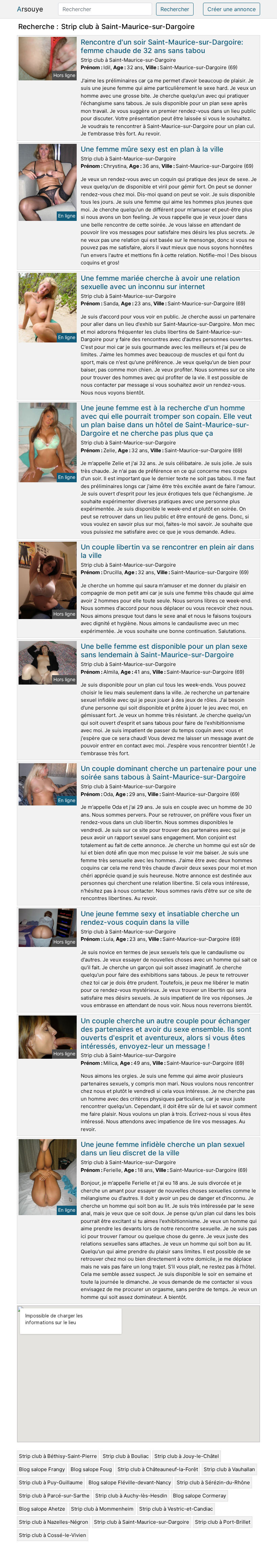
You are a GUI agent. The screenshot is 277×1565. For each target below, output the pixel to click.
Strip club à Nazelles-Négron (53, 1522)
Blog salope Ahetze (42, 1509)
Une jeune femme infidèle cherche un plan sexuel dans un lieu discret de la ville (163, 1148)
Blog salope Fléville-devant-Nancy (130, 1482)
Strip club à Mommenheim (102, 1509)
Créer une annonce (231, 9)
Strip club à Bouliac (126, 1456)
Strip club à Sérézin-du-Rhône (213, 1482)
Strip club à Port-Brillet (222, 1522)
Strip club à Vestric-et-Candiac (176, 1509)
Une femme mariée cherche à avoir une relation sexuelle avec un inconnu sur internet (160, 282)
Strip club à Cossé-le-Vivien (52, 1535)
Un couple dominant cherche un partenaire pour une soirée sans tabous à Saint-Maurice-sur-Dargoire (168, 772)
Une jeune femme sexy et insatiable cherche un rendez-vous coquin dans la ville (160, 917)
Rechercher (174, 9)
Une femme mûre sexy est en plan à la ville (152, 149)
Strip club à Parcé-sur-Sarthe (54, 1495)
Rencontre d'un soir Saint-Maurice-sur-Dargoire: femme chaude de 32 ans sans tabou (162, 46)
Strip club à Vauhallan (229, 1469)
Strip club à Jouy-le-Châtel (186, 1456)
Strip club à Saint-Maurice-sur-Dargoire (141, 1522)
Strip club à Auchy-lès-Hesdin (131, 1495)
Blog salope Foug (91, 1469)
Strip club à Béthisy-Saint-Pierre (58, 1456)
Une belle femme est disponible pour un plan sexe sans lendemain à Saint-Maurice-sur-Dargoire (164, 650)
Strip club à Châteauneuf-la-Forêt (158, 1469)
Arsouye (30, 9)
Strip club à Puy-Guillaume (51, 1482)
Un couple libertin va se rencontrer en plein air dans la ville (167, 551)
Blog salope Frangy (42, 1469)
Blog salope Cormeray (199, 1495)
